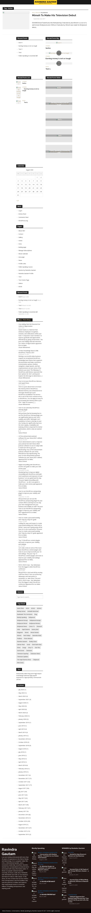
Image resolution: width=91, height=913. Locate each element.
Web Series (20, 662)
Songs (24, 647)
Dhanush (39, 626)
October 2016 (22, 821)
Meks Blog (26, 320)
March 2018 (22, 765)
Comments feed (23, 217)
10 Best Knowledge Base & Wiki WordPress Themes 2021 (28, 351)
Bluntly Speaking (22, 617)
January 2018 (22, 772)
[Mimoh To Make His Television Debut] (16, 20)
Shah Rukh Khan (36, 644)
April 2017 (21, 801)
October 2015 (22, 831)
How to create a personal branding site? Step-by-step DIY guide (29, 518)
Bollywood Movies (34, 623)
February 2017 (23, 808)
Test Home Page (23, 280)
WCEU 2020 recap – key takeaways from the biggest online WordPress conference (29, 567)
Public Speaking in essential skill (28, 56)
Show (18, 647)
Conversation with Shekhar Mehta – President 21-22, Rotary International (48, 856)
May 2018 (21, 759)
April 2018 (21, 762)
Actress (39, 608)
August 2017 (22, 788)
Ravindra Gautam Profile (25, 273)
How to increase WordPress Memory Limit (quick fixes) (30, 382)
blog (35, 614)
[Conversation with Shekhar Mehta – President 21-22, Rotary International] (34, 856)
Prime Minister (28, 638)
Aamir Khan (20, 608)
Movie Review (35, 632)
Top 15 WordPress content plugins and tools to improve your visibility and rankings (29, 542)
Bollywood (36, 12)
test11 (20, 42)
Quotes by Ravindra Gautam (27, 270)
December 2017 (23, 775)
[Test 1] (59, 63)
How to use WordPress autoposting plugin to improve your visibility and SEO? (29, 493)
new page (21, 257)
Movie (26, 632)
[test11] (59, 42)
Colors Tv (32, 626)
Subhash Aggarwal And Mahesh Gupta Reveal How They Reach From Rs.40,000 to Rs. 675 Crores (78, 899)
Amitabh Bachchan (33, 611)
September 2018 (23, 745)
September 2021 (23, 699)
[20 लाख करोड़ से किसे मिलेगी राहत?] (34, 896)
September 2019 (23, 722)
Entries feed (22, 214)
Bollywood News (22, 626)
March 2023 (22, 696)
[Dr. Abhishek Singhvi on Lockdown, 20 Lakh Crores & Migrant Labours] (34, 869)
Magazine (20, 632)
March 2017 (22, 805)
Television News (35, 653)
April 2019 (21, 729)
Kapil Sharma (26, 629)
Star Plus (37, 647)
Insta (20, 244)
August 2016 (22, 824)
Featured (40, 864)
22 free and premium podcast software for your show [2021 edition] (30, 437)
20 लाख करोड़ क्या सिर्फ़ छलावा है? (47, 881)
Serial (28, 644)
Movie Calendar (23, 254)
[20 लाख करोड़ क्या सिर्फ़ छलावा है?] (34, 883)
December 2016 (23, 814)
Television (44, 12)
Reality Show (33, 641)
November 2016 (23, 818)
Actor (27, 608)
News (20, 260)
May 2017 (21, 798)
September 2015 (23, 834)
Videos (20, 283)
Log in (20, 211)
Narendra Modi (36, 635)
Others (48, 46)
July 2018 (21, 752)
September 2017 (23, 785)
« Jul (17, 200)
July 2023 (21, 689)
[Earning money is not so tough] (59, 53)
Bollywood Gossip (22, 620)
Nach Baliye (26, 635)
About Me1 (21, 231)
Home (20, 240)
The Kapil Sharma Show (24, 659)
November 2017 (23, 778)
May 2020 (21, 706)
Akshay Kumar (21, 611)
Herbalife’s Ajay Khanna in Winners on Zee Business (77, 855)
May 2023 (21, 693)
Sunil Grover (20, 650)
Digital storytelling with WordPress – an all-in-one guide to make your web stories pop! (29, 466)
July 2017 (21, 791)
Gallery (20, 237)
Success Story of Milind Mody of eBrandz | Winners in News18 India (78, 881)
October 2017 (22, 782)
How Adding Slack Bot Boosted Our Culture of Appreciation (29, 325)
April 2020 (21, 709)
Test (19, 52)
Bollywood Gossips (35, 620)
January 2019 (22, 735)
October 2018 (22, 742)
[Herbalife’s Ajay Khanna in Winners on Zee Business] (64, 859)
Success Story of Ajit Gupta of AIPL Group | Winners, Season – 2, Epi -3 (78, 871)
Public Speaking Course (25, 267)
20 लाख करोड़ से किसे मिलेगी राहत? (48, 894)
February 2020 (23, 716)
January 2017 (22, 811)
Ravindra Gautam (22, 641)
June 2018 (21, 755)
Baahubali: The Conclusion (24, 614)
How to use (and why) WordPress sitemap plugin (28, 408)
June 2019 (21, 726)
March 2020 (22, 712)
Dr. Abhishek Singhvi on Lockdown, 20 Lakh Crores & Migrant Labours (47, 868)
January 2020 (22, 719)
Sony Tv (30, 647)
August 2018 (22, 749)
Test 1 (20, 49)
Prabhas (19, 638)
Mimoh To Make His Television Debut (54, 15)
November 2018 (23, 739)
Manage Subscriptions (25, 250)
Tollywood (36, 659)
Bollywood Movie (22, 623)
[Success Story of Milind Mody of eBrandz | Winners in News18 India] (64, 885)
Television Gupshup (22, 653)
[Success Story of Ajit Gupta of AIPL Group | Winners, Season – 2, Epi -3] (64, 870)
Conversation (53, 852)
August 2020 (22, 703)
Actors (33, 608)
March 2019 (22, 732)
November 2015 (23, 828)
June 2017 (21, 795)
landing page (22, 247)
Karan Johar (35, 629)
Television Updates (22, 656)
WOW (47, 66)
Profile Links (22, 263)
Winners (82, 852)
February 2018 (23, 768)
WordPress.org (23, 220)
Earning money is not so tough (27, 46)
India (18, 629)
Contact (20, 234)
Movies (19, 635)
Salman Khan (21, 644)
